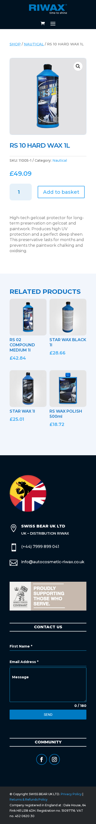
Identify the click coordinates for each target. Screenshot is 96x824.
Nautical (34, 44)
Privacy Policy (71, 794)
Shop (15, 44)
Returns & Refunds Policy (29, 799)
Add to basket (61, 192)
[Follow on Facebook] (41, 759)
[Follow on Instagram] (54, 759)
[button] (78, 66)
